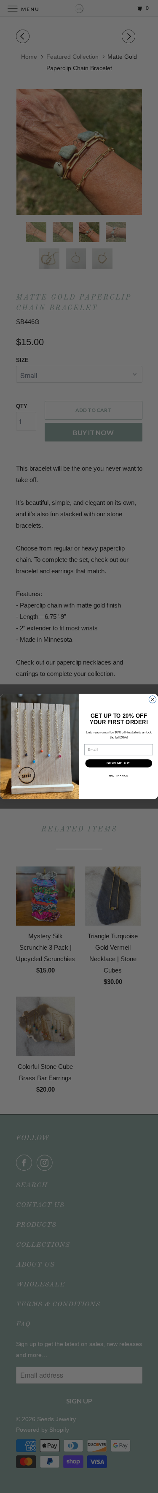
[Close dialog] (152, 699)
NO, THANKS (118, 775)
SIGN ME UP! (118, 763)
